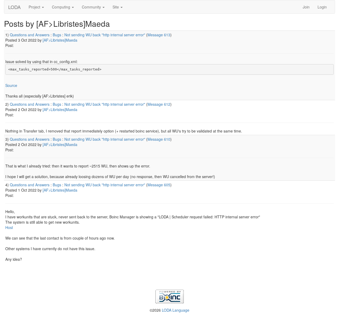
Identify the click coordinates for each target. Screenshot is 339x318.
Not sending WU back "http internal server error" (104, 34)
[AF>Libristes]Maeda (60, 40)
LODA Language (175, 310)
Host (9, 227)
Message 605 (159, 184)
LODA (14, 6)
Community (92, 7)
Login (322, 7)
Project (35, 7)
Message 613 (159, 34)
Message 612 (159, 104)
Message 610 (159, 139)
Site (116, 7)
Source (11, 85)
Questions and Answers (30, 34)
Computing (61, 7)
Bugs (57, 34)
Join (306, 7)
